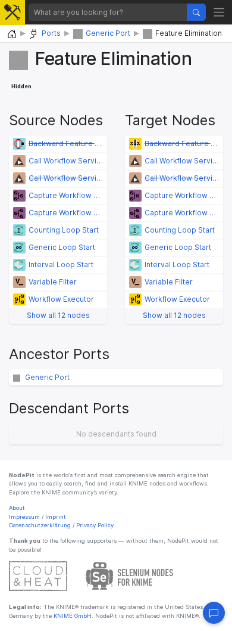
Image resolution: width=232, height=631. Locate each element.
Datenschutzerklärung (40, 525)
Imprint (55, 517)
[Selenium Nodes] (129, 576)
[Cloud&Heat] (38, 576)
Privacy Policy (95, 525)
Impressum (24, 517)
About (17, 508)
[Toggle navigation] (219, 12)
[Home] (12, 34)
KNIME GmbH (72, 616)
